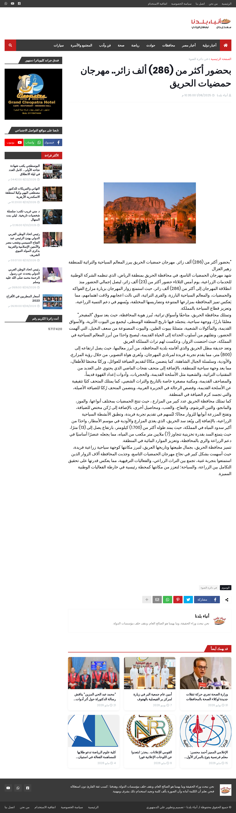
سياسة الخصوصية (181, 4)
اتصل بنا (200, 4)
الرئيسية (226, 4)
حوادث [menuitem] (150, 45)
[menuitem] (225, 45)
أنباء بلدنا (202, 616)
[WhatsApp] (167, 599)
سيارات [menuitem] (59, 45)
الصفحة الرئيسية (221, 59)
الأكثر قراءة (52, 155)
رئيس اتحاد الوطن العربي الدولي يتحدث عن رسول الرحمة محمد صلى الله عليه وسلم (23, 275)
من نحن (213, 4)
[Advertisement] (88, 23)
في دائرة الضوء (198, 59)
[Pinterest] (178, 599)
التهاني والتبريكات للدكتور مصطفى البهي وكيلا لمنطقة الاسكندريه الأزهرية (22, 193)
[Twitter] (188, 599)
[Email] (157, 599)
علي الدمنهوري (155, 807)
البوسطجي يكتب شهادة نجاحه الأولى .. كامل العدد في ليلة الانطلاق (24, 170)
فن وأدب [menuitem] (105, 45)
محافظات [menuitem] (168, 45)
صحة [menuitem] (121, 45)
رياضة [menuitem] (135, 45)
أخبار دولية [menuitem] (209, 45)
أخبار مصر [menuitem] (189, 45)
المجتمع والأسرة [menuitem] (81, 45)
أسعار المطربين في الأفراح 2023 (23, 298)
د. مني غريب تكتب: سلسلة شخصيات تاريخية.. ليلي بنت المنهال (23, 215)
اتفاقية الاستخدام (157, 4)
